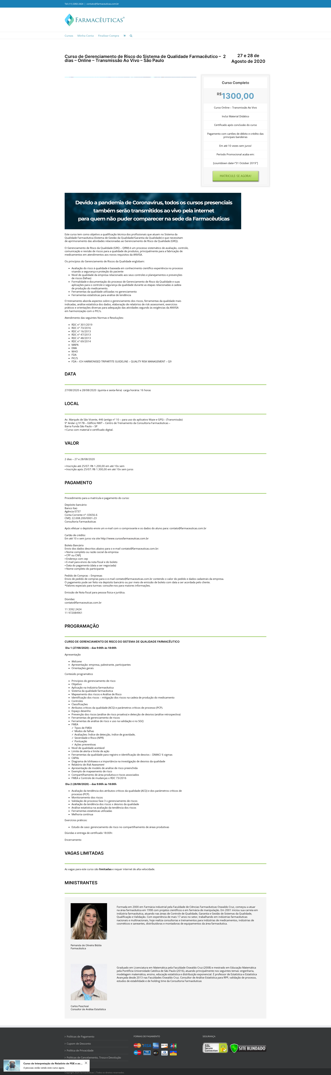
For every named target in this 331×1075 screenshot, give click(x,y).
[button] (131, 35)
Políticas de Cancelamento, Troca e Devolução (94, 1057)
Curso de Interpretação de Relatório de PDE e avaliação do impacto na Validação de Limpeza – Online (53, 1063)
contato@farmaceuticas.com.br (103, 3)
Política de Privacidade (80, 1050)
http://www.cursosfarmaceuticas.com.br (125, 538)
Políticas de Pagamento (80, 1036)
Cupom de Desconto (79, 1043)
